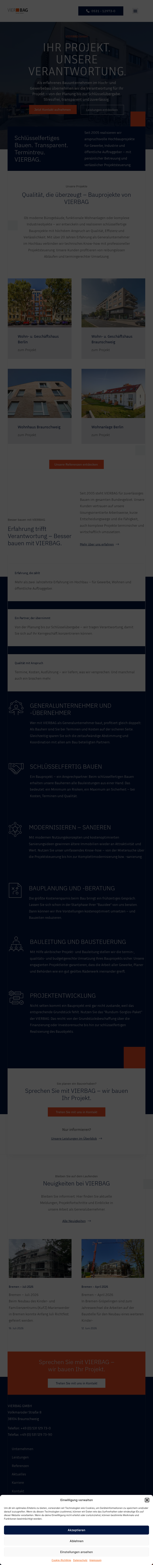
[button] (147, 1500)
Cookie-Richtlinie (61, 1560)
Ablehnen (76, 1541)
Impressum (95, 1560)
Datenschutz (80, 1560)
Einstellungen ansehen (76, 1552)
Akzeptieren (76, 1530)
